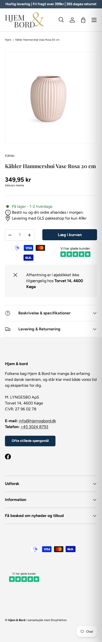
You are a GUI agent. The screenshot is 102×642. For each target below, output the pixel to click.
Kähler (10, 156)
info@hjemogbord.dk (37, 420)
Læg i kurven (70, 234)
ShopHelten (59, 620)
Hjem (8, 40)
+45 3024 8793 (34, 426)
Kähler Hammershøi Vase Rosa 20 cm (37, 40)
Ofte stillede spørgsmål (30, 441)
